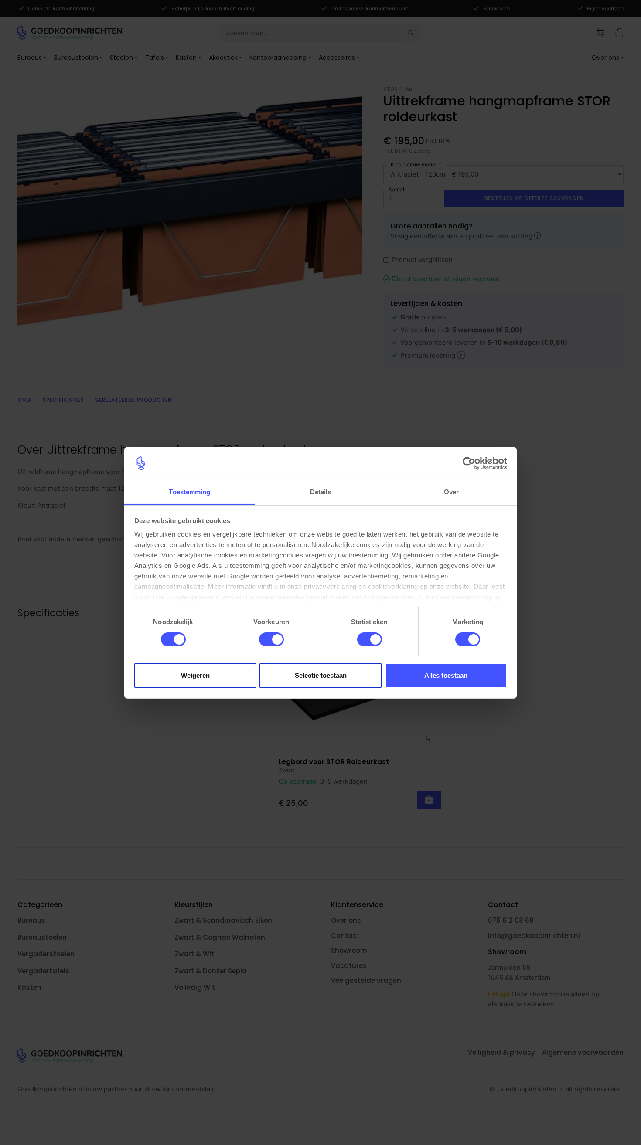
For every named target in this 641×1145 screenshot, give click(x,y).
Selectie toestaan (321, 675)
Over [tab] (451, 492)
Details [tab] (320, 492)
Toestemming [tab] (189, 492)
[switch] (271, 639)
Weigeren (195, 675)
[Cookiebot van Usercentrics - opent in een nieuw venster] (469, 463)
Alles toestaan (445, 675)
